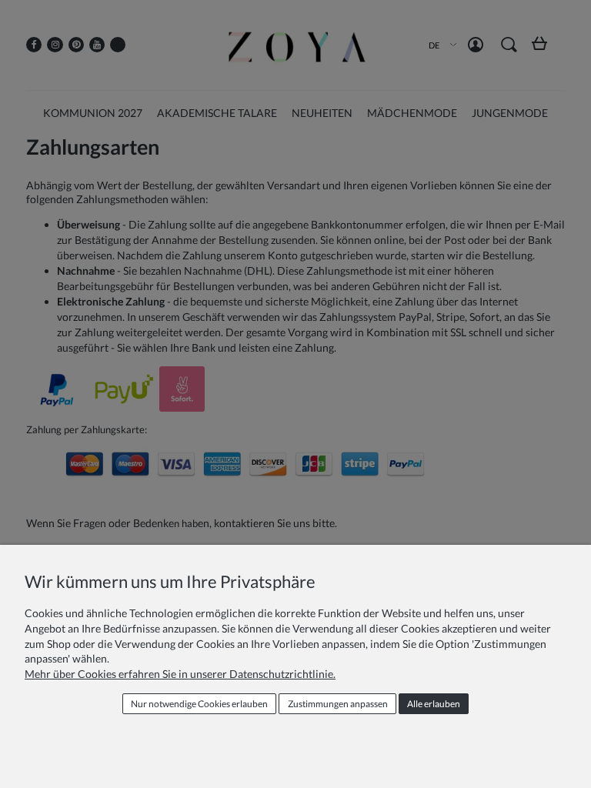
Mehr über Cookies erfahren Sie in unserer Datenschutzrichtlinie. (180, 673)
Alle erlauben (433, 704)
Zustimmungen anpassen (338, 704)
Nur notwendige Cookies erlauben (199, 704)
